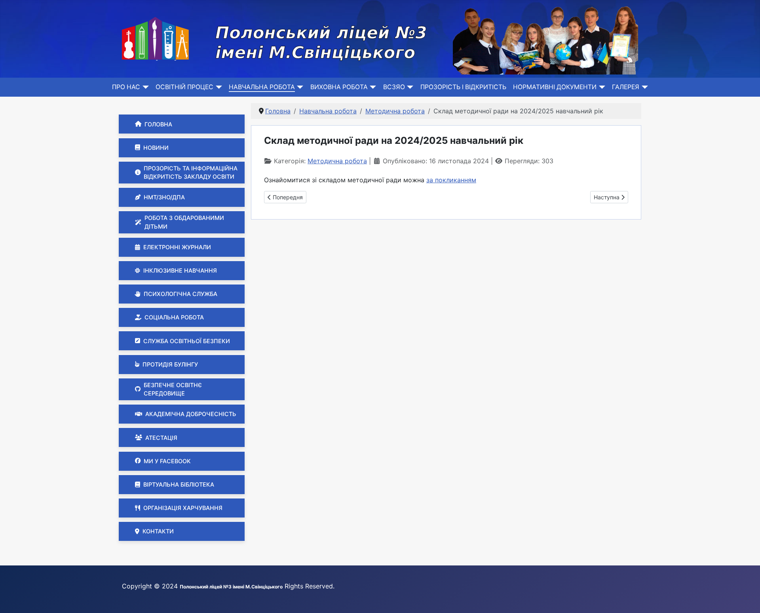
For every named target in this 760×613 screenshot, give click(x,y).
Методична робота (337, 161)
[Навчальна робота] (299, 87)
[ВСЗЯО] (409, 87)
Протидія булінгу (170, 364)
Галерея (625, 87)
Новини (156, 147)
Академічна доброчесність (190, 414)
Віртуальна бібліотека (178, 484)
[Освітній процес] (217, 87)
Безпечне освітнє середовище (173, 389)
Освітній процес (184, 87)
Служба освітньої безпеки (186, 341)
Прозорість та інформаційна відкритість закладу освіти (191, 172)
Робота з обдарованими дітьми (184, 222)
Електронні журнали (177, 247)
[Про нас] (144, 87)
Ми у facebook (167, 461)
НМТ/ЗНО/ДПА (164, 197)
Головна (158, 124)
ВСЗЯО (394, 87)
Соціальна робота (174, 317)
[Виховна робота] (372, 87)
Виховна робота (339, 87)
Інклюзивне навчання (180, 270)
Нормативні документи (555, 87)
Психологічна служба (180, 293)
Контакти (158, 531)
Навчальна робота (262, 87)
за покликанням (451, 180)
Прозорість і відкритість (463, 87)
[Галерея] (643, 87)
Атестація (161, 437)
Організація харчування (182, 507)
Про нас (126, 87)
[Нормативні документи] (601, 87)
